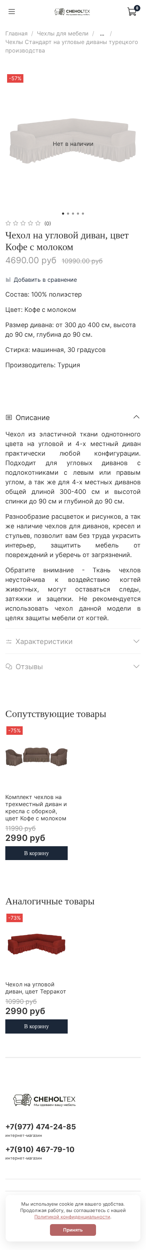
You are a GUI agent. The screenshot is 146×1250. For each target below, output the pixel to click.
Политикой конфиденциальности (72, 1216)
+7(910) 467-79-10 (39, 1149)
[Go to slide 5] (83, 214)
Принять (73, 1230)
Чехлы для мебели (63, 33)
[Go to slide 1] (63, 214)
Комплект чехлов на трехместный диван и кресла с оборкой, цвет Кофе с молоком (36, 807)
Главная (16, 33)
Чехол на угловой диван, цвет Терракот (35, 988)
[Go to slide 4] (78, 214)
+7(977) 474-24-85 (40, 1126)
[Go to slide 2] (68, 214)
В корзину (36, 853)
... (102, 33)
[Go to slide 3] (73, 214)
